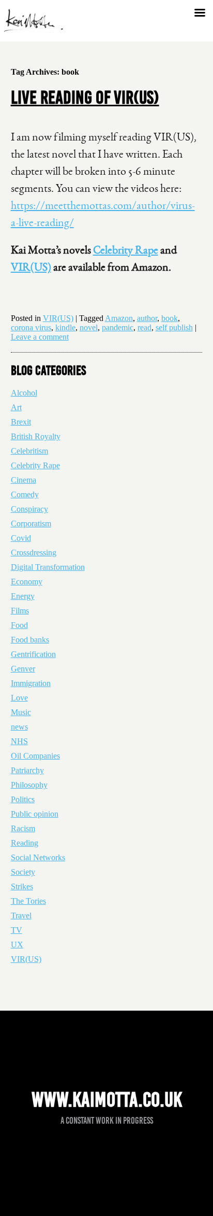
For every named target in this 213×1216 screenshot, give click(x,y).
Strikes (22, 886)
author (147, 318)
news (19, 726)
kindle (65, 327)
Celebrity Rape (125, 250)
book (169, 318)
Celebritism (29, 450)
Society (23, 872)
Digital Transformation (48, 567)
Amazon (119, 318)
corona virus (31, 327)
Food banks (30, 639)
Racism (23, 828)
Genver (23, 668)
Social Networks (38, 857)
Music (21, 712)
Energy (23, 596)
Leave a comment (40, 336)
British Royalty (35, 436)
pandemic (117, 327)
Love (19, 697)
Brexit (21, 421)
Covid (21, 538)
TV (16, 930)
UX (17, 944)
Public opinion (34, 813)
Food (19, 625)
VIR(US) (31, 267)
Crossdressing (33, 552)
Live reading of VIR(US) (85, 97)
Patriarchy (27, 770)
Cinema (23, 480)
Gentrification (33, 654)
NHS (19, 741)
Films (20, 610)
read (144, 327)
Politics (23, 799)
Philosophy (29, 784)
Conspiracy (29, 509)
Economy (26, 581)
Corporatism (31, 523)
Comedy (25, 494)
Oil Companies (35, 755)
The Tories (28, 901)
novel (89, 327)
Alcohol (24, 392)
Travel (21, 915)
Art (16, 407)
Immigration (31, 683)
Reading (24, 842)
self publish (174, 327)
